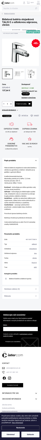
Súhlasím (30, 435)
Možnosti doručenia (29, 98)
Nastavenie (20, 428)
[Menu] (38, 2)
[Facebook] (4, 378)
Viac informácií (17, 423)
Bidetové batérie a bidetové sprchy (20, 279)
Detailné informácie (9, 110)
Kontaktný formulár (12, 385)
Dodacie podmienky (8, 408)
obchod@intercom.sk (13, 368)
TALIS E (34, 263)
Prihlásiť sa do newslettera (12, 341)
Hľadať (36, 8)
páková (34, 244)
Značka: (31, 38)
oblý (35, 267)
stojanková (33, 249)
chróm (34, 258)
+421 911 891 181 (12, 372)
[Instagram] (9, 378)
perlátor (6, 172)
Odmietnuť (11, 435)
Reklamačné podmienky (10, 411)
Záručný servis (7, 405)
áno (35, 253)
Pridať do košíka (21, 104)
